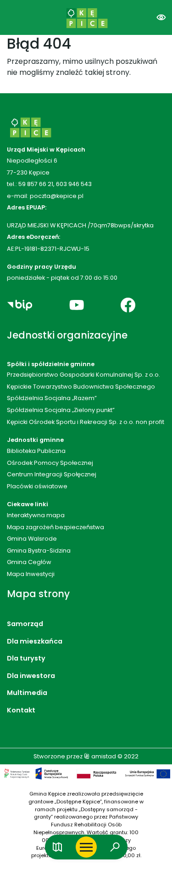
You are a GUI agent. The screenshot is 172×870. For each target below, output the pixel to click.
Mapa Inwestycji (31, 574)
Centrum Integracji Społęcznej (51, 474)
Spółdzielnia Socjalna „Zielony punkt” (61, 410)
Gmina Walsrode (32, 538)
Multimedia (27, 692)
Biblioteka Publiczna (36, 451)
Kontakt (21, 710)
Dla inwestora (31, 675)
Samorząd (25, 623)
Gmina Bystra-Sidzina (39, 550)
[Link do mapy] (57, 847)
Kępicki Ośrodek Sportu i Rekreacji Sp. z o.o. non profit (85, 422)
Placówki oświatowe (37, 486)
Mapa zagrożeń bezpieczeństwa (55, 527)
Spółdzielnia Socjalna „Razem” (52, 398)
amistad (103, 756)
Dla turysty (26, 658)
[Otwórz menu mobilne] (86, 847)
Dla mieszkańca (34, 641)
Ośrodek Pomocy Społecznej (50, 463)
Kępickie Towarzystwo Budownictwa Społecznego (81, 386)
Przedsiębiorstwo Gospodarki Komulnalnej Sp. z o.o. (83, 375)
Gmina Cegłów (29, 562)
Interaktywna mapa (36, 515)
